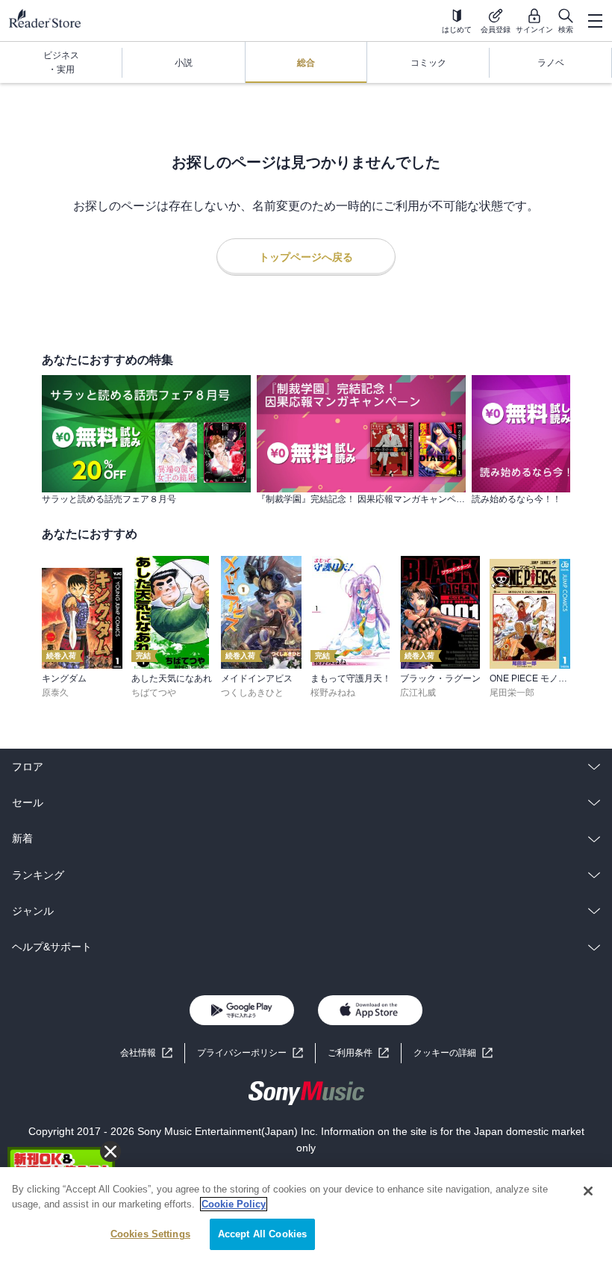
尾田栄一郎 (512, 692)
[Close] (588, 1191)
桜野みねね (332, 692)
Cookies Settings (150, 1234)
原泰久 (55, 692)
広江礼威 (418, 692)
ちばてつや (153, 692)
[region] (306, 1214)
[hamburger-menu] (595, 21)
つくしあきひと (252, 692)
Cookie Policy (234, 1204)
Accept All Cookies (262, 1234)
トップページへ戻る (306, 257)
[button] (453, 1053)
